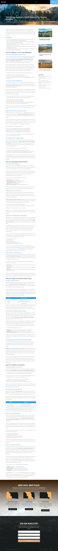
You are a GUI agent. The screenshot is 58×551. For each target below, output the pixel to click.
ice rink (31, 396)
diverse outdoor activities (16, 472)
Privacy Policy (50, 549)
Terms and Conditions (45, 549)
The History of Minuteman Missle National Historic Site (44, 88)
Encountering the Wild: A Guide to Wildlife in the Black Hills (45, 81)
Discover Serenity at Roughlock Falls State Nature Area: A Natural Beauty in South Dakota (45, 85)
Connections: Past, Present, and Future (15, 348)
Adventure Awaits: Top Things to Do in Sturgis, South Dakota (45, 55)
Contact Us (40, 549)
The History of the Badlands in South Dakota (43, 80)
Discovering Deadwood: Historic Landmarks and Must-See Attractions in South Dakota (44, 39)
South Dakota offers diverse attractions (15, 105)
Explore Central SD (29, 509)
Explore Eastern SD (45, 510)
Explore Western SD (12, 509)
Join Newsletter (54, 2)
